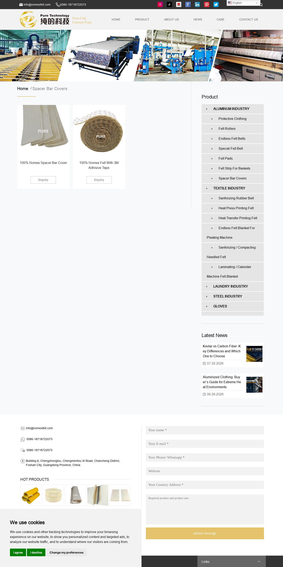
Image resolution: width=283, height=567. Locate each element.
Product (142, 19)
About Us (171, 19)
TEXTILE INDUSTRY (229, 188)
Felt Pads (226, 158)
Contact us (248, 19)
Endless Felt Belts (232, 138)
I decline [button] (36, 552)
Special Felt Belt (231, 148)
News (198, 19)
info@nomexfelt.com (37, 4)
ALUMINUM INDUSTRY (231, 109)
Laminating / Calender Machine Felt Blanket (229, 271)
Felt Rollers (227, 128)
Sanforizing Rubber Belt (236, 198)
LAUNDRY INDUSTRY (230, 286)
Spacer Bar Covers (49, 88)
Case (220, 19)
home (24, 88)
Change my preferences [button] (66, 552)
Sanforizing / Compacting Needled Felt (231, 252)
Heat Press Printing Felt (236, 208)
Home (116, 19)
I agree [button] (18, 552)
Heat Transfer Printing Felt (238, 218)
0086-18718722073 (73, 4)
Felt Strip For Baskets (234, 168)
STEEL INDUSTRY (227, 296)
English (237, 2)
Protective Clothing (233, 118)
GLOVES (220, 306)
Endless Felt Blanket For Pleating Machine (231, 232)
